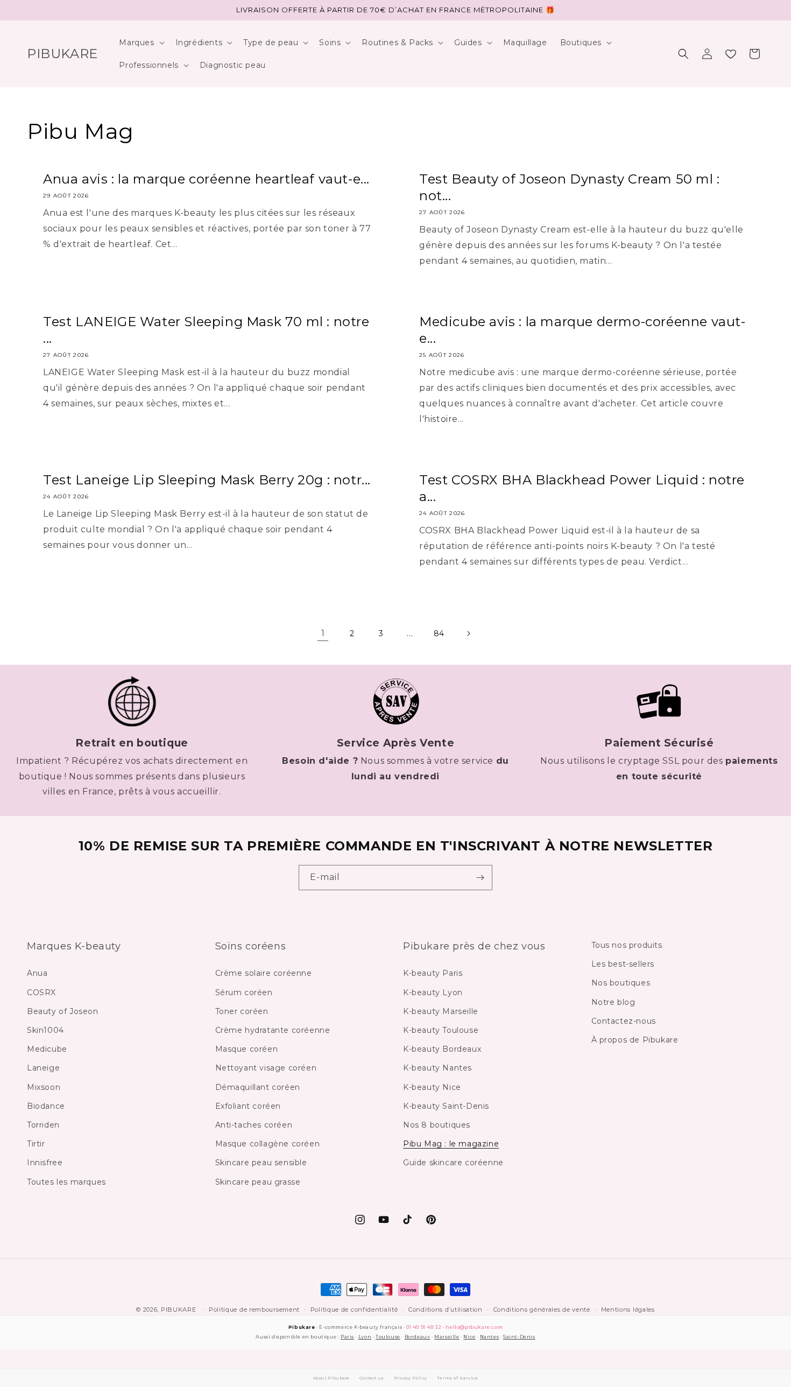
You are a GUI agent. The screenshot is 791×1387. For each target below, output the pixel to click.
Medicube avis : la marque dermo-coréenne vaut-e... (582, 330)
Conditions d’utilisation (445, 1309)
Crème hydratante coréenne (272, 1030)
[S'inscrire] (480, 877)
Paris (347, 1337)
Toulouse (388, 1337)
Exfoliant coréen (248, 1106)
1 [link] (323, 633)
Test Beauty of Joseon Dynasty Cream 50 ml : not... (569, 187)
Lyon (364, 1337)
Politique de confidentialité (354, 1309)
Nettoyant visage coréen (266, 1068)
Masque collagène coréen (267, 1144)
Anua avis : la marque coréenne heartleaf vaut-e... (206, 179)
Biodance (46, 1106)
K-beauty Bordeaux (442, 1049)
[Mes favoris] (731, 54)
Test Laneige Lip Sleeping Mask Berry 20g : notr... (207, 480)
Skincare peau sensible (261, 1163)
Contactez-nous (623, 1021)
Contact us (371, 1378)
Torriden (43, 1125)
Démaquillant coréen (257, 1087)
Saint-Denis (519, 1337)
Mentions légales (628, 1309)
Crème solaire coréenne (263, 973)
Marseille (446, 1337)
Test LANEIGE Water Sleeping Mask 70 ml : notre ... (206, 330)
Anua (37, 973)
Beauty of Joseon (62, 1011)
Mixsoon (43, 1087)
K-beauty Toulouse (440, 1030)
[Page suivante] (468, 633)
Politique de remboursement (254, 1309)
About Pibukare (331, 1378)
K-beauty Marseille (440, 1011)
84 (439, 633)
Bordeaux (417, 1337)
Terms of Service (457, 1378)
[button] (140, 42)
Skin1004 (45, 1030)
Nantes (489, 1337)
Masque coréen (246, 1049)
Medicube (47, 1049)
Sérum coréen (244, 992)
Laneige (43, 1068)
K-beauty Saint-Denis (446, 1106)
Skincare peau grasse (258, 1182)
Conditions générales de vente (541, 1309)
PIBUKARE (178, 1309)
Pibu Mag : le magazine (451, 1144)
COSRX (41, 992)
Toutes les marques (66, 1182)
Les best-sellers (623, 964)
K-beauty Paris (432, 973)
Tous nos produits (626, 945)
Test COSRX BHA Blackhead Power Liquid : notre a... (582, 488)
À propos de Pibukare (635, 1040)
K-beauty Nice (432, 1087)
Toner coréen (242, 1011)
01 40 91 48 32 (423, 1327)
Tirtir (36, 1144)
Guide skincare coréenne (453, 1163)
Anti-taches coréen (254, 1125)
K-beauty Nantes (437, 1068)
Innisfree (44, 1163)
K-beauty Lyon (433, 992)
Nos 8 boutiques (436, 1125)
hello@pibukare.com (474, 1327)
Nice (469, 1337)
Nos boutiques (621, 983)
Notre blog (613, 1002)
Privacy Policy (410, 1378)
